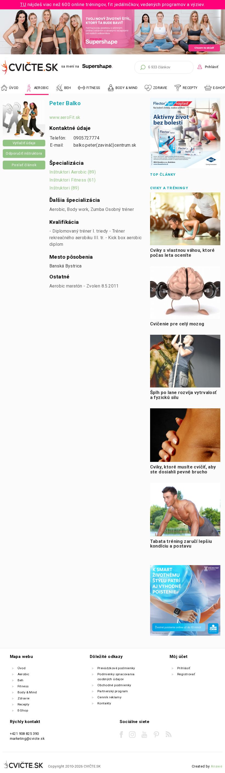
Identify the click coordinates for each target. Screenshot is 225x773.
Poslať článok (24, 165)
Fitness (23, 686)
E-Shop (219, 88)
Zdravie (24, 698)
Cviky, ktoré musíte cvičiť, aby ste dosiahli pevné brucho (183, 469)
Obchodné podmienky (114, 685)
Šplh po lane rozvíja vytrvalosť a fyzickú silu (183, 395)
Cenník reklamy (109, 697)
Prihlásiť (211, 67)
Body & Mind (27, 692)
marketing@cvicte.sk (27, 738)
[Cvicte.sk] (30, 67)
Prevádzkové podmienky (116, 668)
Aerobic (23, 674)
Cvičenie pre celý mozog (177, 323)
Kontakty (104, 703)
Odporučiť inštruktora (24, 153)
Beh (21, 680)
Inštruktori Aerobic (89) (72, 172)
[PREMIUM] (112, 53)
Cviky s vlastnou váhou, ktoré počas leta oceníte (182, 253)
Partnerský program (112, 691)
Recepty (23, 704)
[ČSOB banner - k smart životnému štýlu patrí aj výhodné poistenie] (185, 634)
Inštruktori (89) (64, 188)
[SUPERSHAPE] (97, 66)
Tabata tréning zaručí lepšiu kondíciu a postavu (181, 544)
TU (23, 4)
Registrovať (186, 674)
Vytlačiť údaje (24, 143)
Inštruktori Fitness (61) (72, 180)
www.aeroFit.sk (64, 117)
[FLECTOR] (185, 167)
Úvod (22, 668)
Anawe (216, 766)
